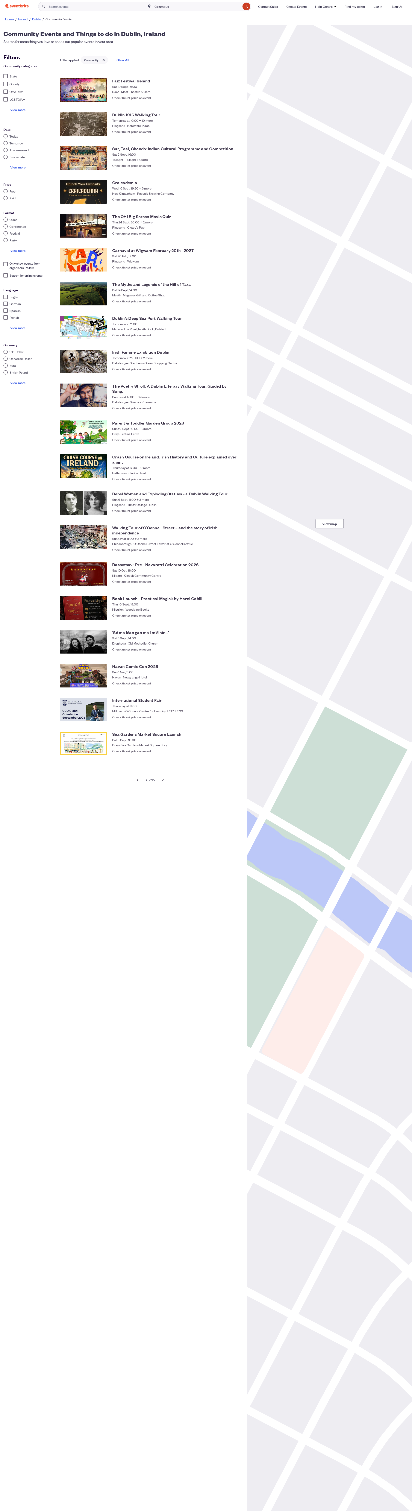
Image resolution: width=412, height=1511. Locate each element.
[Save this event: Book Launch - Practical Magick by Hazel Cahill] (236, 615)
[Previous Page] (137, 780)
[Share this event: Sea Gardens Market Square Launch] (227, 751)
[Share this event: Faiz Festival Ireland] (227, 97)
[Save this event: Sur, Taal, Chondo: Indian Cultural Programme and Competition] (236, 165)
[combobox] (197, 6)
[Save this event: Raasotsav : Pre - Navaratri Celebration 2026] (236, 581)
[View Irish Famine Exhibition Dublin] (83, 361)
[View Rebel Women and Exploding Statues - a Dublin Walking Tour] (83, 503)
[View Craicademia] (83, 192)
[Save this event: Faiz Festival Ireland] (236, 97)
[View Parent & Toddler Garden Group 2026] (83, 432)
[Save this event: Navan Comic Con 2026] (236, 683)
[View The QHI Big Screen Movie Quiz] (83, 226)
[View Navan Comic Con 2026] (83, 675)
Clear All (123, 60)
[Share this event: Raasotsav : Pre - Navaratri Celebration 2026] (227, 581)
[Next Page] (163, 780)
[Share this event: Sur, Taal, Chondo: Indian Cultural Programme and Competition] (227, 165)
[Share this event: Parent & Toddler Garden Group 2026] (227, 439)
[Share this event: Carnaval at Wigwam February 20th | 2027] (227, 267)
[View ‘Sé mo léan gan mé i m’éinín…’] (83, 642)
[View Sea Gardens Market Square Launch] (83, 743)
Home (9, 19)
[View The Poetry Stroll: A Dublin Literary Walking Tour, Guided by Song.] (83, 395)
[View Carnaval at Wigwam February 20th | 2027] (83, 260)
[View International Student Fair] (83, 709)
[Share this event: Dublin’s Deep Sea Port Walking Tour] (227, 335)
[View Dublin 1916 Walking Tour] (83, 124)
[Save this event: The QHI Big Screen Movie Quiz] (236, 233)
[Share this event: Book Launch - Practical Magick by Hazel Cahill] (227, 615)
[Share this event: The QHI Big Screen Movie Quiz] (227, 233)
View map (329, 523)
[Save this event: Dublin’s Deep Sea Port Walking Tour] (236, 335)
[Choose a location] (149, 6)
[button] (325, 6)
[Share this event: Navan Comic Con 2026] (227, 683)
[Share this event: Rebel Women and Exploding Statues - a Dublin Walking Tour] (227, 510)
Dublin (36, 19)
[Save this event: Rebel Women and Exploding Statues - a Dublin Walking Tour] (236, 510)
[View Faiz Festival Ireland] (83, 90)
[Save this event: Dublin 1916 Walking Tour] (236, 131)
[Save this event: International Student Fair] (236, 717)
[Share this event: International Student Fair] (227, 717)
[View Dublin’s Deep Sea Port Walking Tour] (83, 327)
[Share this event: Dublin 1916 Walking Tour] (227, 131)
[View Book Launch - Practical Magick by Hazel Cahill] (83, 608)
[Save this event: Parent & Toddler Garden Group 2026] (236, 439)
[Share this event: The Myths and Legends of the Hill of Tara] (227, 301)
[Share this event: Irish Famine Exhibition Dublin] (227, 369)
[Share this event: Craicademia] (227, 199)
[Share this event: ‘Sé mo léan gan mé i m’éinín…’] (227, 649)
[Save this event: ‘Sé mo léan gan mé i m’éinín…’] (236, 649)
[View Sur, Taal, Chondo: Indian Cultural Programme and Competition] (83, 158)
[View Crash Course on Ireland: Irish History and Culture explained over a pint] (83, 466)
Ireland (23, 19)
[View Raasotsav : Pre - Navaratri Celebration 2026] (83, 574)
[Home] (17, 6)
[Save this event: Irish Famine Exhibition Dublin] (236, 369)
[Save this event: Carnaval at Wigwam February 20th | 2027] (236, 267)
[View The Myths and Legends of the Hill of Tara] (83, 293)
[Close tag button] (103, 59)
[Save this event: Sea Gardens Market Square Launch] (236, 751)
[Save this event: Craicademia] (236, 199)
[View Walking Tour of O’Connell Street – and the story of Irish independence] (83, 537)
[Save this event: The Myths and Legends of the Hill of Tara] (236, 301)
